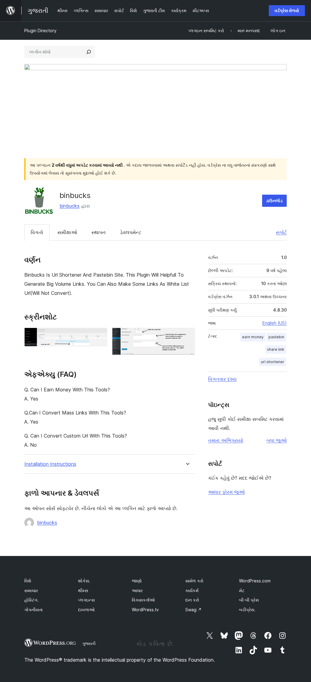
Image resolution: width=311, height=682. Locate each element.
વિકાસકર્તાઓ (143, 599)
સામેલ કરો (194, 580)
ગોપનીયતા (33, 609)
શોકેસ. (84, 580)
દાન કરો (192, 599)
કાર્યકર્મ (192, 590)
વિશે (27, 580)
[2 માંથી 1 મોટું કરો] (99, 336)
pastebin (276, 337)
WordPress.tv (145, 609)
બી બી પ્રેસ (249, 599)
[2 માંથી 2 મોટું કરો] (187, 336)
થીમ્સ (83, 590)
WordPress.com (255, 580)
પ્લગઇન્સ (86, 599)
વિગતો (37, 232)
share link (275, 349)
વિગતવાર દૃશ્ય (222, 379)
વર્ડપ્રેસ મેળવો (287, 10)
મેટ (241, 590)
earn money (253, 337)
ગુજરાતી (89, 643)
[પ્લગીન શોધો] (89, 52)
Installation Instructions (50, 464)
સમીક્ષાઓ (67, 232)
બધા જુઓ (276, 440)
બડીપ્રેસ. (247, 609)
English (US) (274, 323)
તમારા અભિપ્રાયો (225, 440)
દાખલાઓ (86, 609)
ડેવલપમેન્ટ (130, 232)
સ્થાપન (98, 232)
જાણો (137, 580)
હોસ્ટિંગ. (31, 599)
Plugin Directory (40, 30)
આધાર (137, 590)
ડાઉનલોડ (274, 200)
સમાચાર (31, 590)
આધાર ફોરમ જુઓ (226, 492)
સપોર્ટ (281, 232)
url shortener (272, 362)
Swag (193, 609)
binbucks (70, 206)
